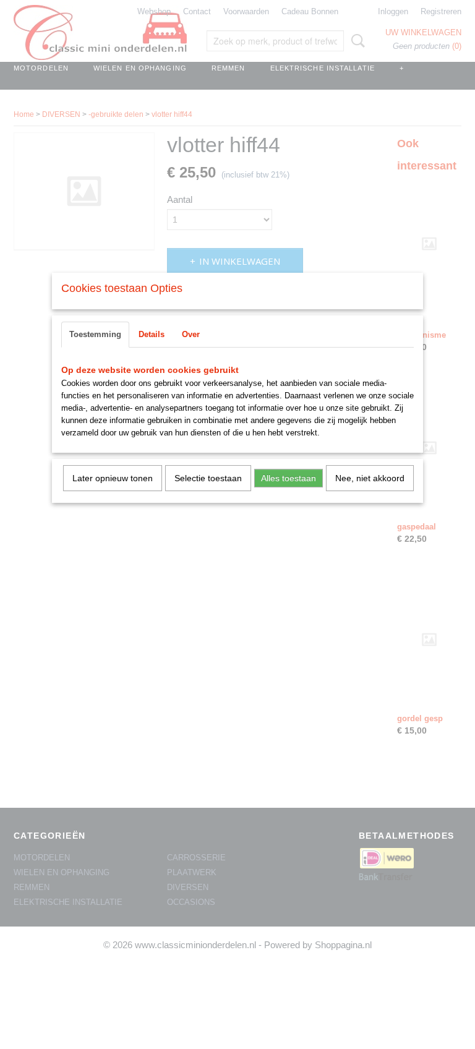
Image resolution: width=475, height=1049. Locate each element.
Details (152, 334)
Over (191, 334)
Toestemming (95, 334)
